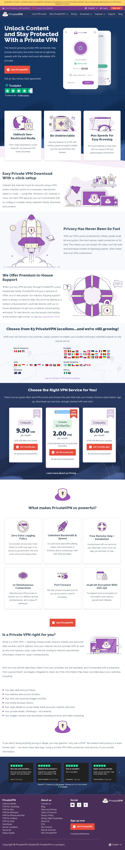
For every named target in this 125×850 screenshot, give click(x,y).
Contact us (46, 804)
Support (111, 14)
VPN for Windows (10, 812)
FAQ (43, 824)
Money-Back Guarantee (51, 818)
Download (84, 14)
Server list (6, 830)
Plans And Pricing (49, 809)
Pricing (74, 14)
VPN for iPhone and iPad (13, 815)
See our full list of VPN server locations (62, 378)
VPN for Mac (8, 809)
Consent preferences (79, 834)
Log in (105, 8)
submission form (51, 316)
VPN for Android (9, 818)
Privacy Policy (47, 815)
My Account (46, 827)
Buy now (116, 8)
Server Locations (10, 827)
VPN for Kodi (8, 821)
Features (99, 14)
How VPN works (39, 14)
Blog (120, 14)
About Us (45, 821)
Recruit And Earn (48, 830)
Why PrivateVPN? (57, 14)
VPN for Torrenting (10, 806)
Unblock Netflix (9, 804)
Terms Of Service (49, 812)
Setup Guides (8, 833)
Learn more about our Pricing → (62, 473)
